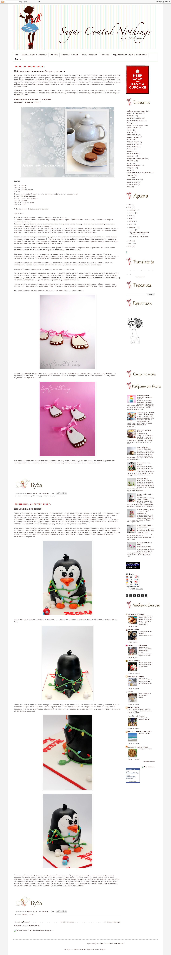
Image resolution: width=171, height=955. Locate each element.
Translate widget (140, 276)
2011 (130, 244)
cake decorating (130, 776)
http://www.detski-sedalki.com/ (112, 944)
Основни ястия (132, 154)
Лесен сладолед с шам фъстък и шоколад (144, 695)
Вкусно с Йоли (133, 630)
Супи (129, 170)
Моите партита (89, 55)
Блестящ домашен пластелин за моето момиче (144, 397)
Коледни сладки (133, 142)
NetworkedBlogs (130, 769)
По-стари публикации (112, 922)
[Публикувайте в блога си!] (59, 493)
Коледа (24, 914)
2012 (130, 241)
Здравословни (132, 135)
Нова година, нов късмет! (28, 508)
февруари (133, 227)
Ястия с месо (132, 182)
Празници (130, 156)
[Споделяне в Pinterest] (66, 493)
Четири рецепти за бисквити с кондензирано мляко (145, 633)
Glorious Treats (33, 102)
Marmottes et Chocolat (136, 716)
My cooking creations (136, 614)
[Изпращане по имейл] (57, 493)
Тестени (53, 496)
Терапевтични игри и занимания (130, 55)
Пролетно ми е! (142, 478)
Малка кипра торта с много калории (144, 526)
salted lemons (133, 707)
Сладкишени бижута (134, 165)
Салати (129, 163)
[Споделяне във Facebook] (63, 493)
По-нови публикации (22, 922)
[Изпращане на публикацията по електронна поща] (53, 493)
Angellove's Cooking (136, 676)
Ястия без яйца (133, 180)
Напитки (130, 149)
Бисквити (25, 496)
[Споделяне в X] (61, 493)
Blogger (103, 949)
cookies (128, 778)
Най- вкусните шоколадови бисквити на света (39, 71)
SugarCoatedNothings (132, 773)
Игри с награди (133, 137)
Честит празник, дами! (145, 510)
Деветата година (144, 733)
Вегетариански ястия (135, 121)
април (131, 221)
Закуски (130, 132)
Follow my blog (133, 781)
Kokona (130, 692)
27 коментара (44, 911)
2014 (130, 205)
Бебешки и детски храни (136, 111)
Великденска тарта (145, 749)
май (131, 219)
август (132, 213)
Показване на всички (149, 761)
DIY (16, 55)
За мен (54, 55)
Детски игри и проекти (34, 55)
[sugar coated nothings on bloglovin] (135, 344)
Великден (130, 123)
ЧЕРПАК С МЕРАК (133, 661)
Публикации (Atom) (32, 925)
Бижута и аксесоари (134, 113)
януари (132, 230)
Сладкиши (130, 168)
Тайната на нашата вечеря (138, 747)
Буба (29, 493)
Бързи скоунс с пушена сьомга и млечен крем (145, 413)
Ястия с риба (132, 184)
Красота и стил (70, 55)
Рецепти (105, 55)
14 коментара (44, 493)
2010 (130, 247)
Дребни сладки (36, 496)
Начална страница (67, 922)
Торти (18, 59)
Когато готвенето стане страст (140, 731)
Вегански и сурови (134, 118)
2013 (130, 208)
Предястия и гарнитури (135, 158)
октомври (133, 210)
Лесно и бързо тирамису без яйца (144, 448)
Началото (130, 151)
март (131, 224)
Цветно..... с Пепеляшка (137, 645)
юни (131, 216)
